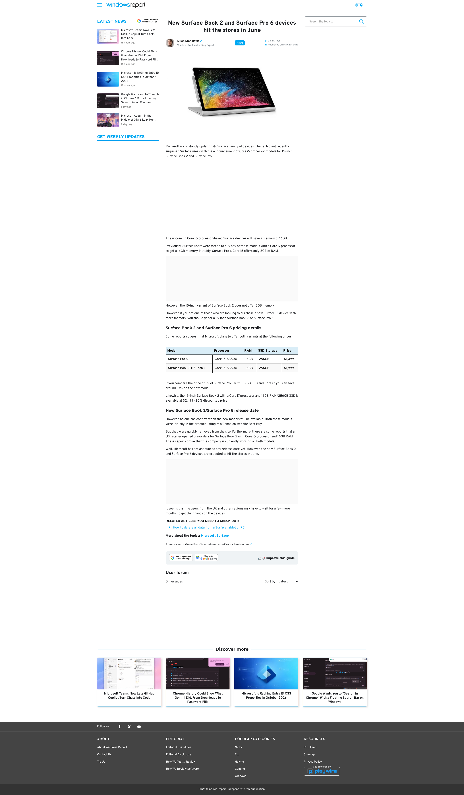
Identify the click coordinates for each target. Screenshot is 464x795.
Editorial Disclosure (178, 754)
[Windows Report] (125, 5)
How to (239, 762)
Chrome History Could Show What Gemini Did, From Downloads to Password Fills (198, 698)
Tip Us (101, 762)
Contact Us (104, 754)
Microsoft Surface (215, 536)
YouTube (139, 726)
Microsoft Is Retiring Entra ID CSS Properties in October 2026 (266, 696)
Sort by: (270, 582)
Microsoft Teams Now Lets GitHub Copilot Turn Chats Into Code (129, 696)
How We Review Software (182, 769)
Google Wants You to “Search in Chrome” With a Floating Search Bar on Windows (335, 698)
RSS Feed (310, 747)
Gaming (240, 769)
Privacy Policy (313, 762)
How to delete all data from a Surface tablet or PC (209, 528)
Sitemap (309, 754)
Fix (237, 754)
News (240, 43)
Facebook (119, 726)
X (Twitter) (129, 726)
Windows (240, 776)
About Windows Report (112, 747)
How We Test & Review (180, 762)
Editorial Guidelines (178, 747)
